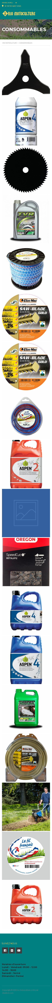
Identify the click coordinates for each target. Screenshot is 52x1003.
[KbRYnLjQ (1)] (26, 366)
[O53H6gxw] (26, 219)
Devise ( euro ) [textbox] (7, 3)
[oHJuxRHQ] (26, 170)
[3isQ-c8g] (26, 807)
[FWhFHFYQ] (26, 415)
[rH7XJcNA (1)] (26, 72)
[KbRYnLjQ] (26, 317)
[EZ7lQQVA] (26, 464)
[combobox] (10, 3)
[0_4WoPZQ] (26, 856)
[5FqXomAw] (26, 758)
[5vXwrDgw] (26, 709)
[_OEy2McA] (26, 905)
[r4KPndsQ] (26, 121)
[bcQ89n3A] (26, 660)
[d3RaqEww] (26, 513)
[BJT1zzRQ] (26, 611)
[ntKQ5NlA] (26, 268)
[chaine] (26, 562)
